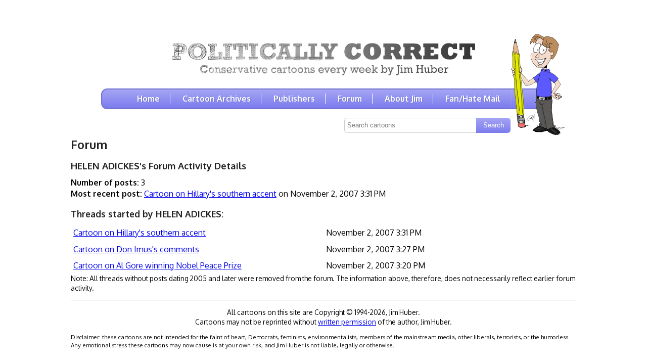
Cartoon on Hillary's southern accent (210, 194)
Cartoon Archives (216, 99)
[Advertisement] (323, 15)
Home (148, 99)
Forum (350, 99)
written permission (347, 321)
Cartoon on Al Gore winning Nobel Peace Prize (157, 265)
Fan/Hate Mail (472, 99)
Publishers (294, 99)
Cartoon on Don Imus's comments (136, 249)
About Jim (404, 99)
